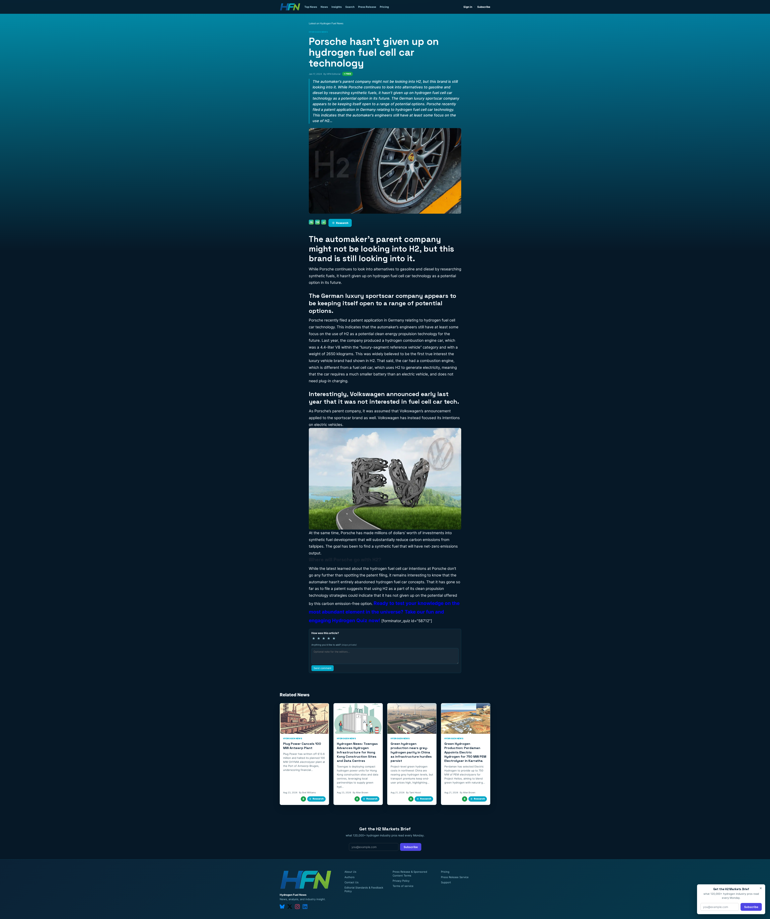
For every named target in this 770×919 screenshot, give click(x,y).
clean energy (386, 334)
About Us (350, 871)
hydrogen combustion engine (411, 340)
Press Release (367, 6)
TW (317, 222)
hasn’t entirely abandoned (351, 582)
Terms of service (403, 886)
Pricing (384, 6)
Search (350, 6)
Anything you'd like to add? (334, 644)
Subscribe (483, 6)
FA (311, 222)
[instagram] (297, 906)
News (324, 6)
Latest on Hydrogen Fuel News (326, 23)
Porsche (348, 533)
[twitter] (289, 906)
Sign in (467, 6)
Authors (349, 877)
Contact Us (351, 882)
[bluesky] (282, 906)
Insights (336, 6)
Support (446, 882)
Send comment (322, 668)
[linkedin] (305, 906)
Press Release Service (455, 877)
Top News (310, 6)
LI (324, 222)
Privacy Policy (401, 880)
